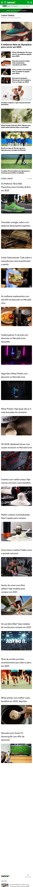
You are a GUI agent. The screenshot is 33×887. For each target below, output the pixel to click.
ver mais (29, 178)
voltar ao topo (28, 876)
